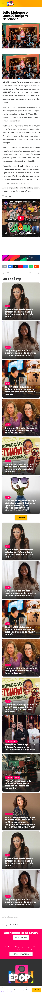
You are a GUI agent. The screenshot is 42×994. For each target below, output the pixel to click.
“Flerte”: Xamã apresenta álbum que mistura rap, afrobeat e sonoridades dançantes (18, 785)
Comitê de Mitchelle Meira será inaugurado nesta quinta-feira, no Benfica (21, 430)
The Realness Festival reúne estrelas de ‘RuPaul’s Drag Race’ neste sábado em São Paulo (19, 313)
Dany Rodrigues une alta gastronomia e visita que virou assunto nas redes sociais (20, 353)
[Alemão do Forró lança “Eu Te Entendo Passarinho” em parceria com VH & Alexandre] (21, 717)
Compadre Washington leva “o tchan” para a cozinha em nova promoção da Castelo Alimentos (21, 468)
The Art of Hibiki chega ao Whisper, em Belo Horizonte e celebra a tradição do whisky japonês (20, 390)
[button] (2, 3)
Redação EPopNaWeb (10, 925)
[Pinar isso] (20, 266)
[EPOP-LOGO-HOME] (10, 3)
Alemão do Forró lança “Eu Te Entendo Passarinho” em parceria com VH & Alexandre (20, 747)
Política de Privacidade (8, 992)
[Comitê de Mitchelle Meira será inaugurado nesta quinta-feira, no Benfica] (21, 400)
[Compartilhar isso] (10, 266)
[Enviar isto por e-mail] (4, 266)
